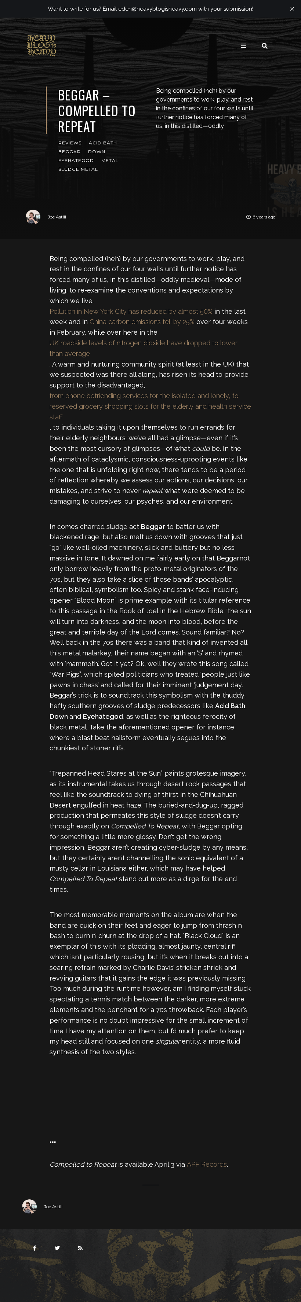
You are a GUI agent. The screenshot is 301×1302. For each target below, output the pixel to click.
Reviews (69, 143)
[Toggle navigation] (243, 46)
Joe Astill (57, 217)
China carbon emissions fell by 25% (142, 322)
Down (96, 151)
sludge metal (78, 169)
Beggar (69, 151)
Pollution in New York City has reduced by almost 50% (131, 311)
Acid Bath (103, 143)
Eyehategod (76, 160)
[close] (292, 9)
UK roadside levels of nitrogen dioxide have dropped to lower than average (143, 348)
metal (110, 160)
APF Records (207, 1164)
